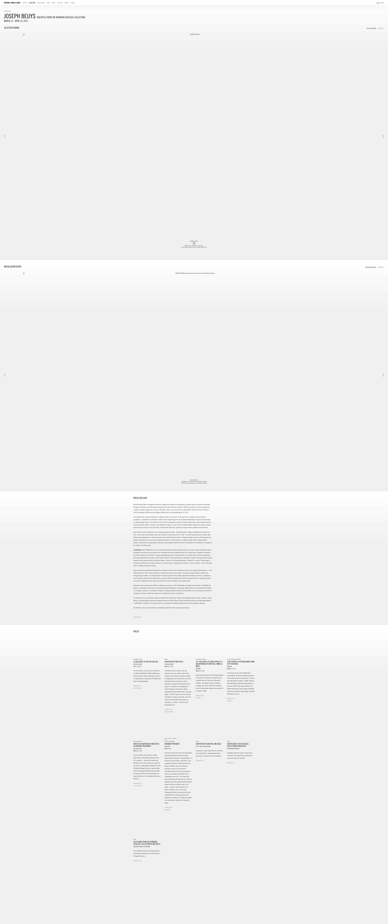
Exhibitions (32, 3)
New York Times (137, 688)
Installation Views (370, 267)
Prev (5, 136)
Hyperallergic (137, 786)
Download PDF (137, 617)
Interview (167, 810)
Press (53, 3)
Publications (41, 3)
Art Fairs (59, 3)
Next (383, 136)
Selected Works (371, 28)
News (48, 3)
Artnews (198, 698)
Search (73, 3)
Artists (25, 3)
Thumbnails (380, 28)
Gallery (66, 3)
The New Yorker (169, 712)
